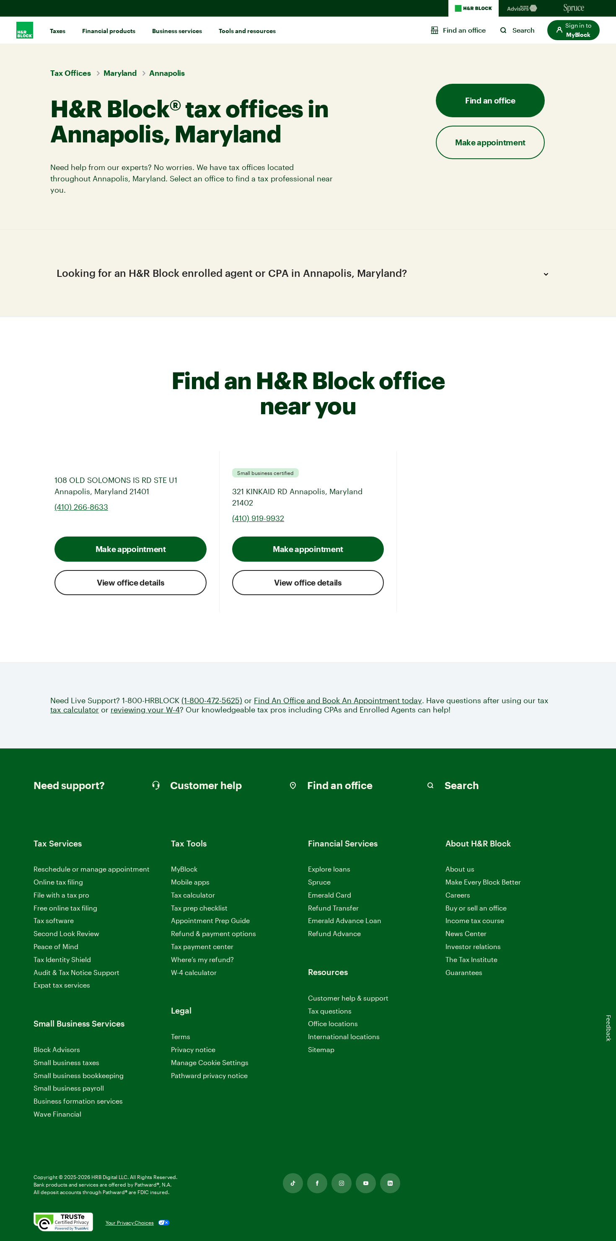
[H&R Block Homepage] (473, 8)
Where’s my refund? (202, 959)
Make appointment (131, 549)
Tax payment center (202, 946)
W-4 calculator (194, 972)
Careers (457, 895)
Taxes (57, 30)
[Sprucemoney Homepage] (574, 8)
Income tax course (474, 920)
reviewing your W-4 (145, 709)
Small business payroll (69, 1088)
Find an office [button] (490, 100)
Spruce (319, 882)
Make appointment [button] (490, 142)
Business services (177, 30)
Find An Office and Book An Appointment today (338, 700)
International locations (344, 1036)
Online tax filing (58, 882)
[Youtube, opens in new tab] (366, 1183)
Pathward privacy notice (209, 1075)
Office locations (333, 1023)
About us (459, 869)
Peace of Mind (56, 946)
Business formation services (78, 1101)
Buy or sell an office (476, 908)
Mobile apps (190, 882)
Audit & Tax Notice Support (76, 972)
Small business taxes (66, 1062)
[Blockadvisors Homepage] (524, 8)
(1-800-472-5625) (211, 700)
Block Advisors (57, 1049)
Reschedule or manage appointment (92, 869)
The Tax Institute (471, 959)
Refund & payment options (213, 933)
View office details (130, 582)
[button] (573, 30)
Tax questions (330, 1011)
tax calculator (74, 709)
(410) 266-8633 (81, 506)
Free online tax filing (65, 908)
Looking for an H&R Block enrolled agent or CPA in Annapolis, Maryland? (232, 273)
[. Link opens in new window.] (63, 1223)
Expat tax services (62, 985)
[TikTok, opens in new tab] (293, 1183)
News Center (466, 933)
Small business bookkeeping (79, 1075)
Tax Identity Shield (62, 959)
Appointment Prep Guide (210, 920)
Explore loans (329, 869)
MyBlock (184, 869)
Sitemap (321, 1049)
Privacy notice (193, 1049)
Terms (180, 1036)
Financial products (108, 30)
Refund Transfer (333, 908)
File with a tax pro (61, 895)
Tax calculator (193, 895)
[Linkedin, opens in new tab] (390, 1183)
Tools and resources (247, 30)
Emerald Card (329, 895)
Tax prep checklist (199, 908)
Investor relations (473, 946)
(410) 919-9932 (258, 518)
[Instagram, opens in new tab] (341, 1183)
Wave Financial (57, 1114)
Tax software (54, 920)
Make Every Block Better (483, 882)
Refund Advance (334, 933)
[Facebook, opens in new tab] (317, 1183)
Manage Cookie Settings (209, 1062)
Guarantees (463, 972)
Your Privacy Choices (130, 1223)
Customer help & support (348, 998)
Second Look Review (66, 933)
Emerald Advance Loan (344, 920)
